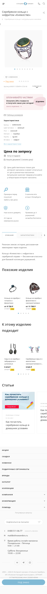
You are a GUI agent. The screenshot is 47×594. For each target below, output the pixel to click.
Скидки (6, 456)
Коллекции (8, 488)
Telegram (23, 562)
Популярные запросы (23, 513)
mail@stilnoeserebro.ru (18, 535)
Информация (9, 501)
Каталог (6, 482)
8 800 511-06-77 (15, 531)
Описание (9, 235)
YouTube (30, 562)
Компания (7, 495)
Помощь (6, 507)
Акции (5, 450)
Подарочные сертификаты (15, 469)
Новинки (7, 463)
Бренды (6, 475)
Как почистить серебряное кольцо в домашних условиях (17, 425)
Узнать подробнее (12, 106)
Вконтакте (17, 562)
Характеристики (27, 235)
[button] (15, 69)
